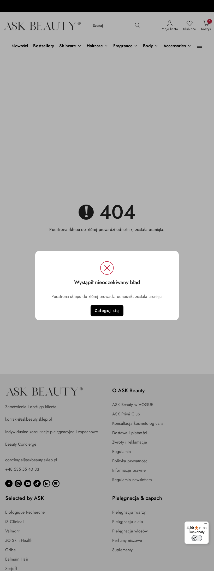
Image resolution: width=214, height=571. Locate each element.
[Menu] (206, 524)
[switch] (197, 538)
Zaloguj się (107, 311)
